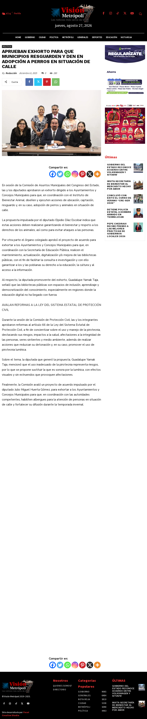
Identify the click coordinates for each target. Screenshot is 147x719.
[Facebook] (103, 13)
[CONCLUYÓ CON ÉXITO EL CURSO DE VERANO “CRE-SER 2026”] (138, 199)
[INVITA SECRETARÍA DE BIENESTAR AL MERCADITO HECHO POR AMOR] (138, 184)
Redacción (11, 73)
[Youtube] (132, 13)
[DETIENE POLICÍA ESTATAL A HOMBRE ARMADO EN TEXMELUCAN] (138, 213)
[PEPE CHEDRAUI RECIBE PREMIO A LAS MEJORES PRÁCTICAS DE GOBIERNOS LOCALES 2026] (138, 227)
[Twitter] (124, 13)
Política (7, 46)
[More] (97, 174)
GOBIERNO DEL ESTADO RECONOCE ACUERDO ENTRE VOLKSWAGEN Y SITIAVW (119, 169)
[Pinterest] (47, 82)
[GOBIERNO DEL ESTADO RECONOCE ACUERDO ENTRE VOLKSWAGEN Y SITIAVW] (138, 168)
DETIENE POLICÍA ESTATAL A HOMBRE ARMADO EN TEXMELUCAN (119, 213)
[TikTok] (117, 13)
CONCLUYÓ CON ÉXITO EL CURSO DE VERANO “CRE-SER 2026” (119, 199)
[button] (140, 14)
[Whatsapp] (67, 174)
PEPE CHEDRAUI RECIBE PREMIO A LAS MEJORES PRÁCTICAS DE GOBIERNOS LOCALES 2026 (117, 230)
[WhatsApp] (56, 82)
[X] (90, 174)
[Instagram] (110, 13)
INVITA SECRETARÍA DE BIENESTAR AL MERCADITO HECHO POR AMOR (119, 185)
